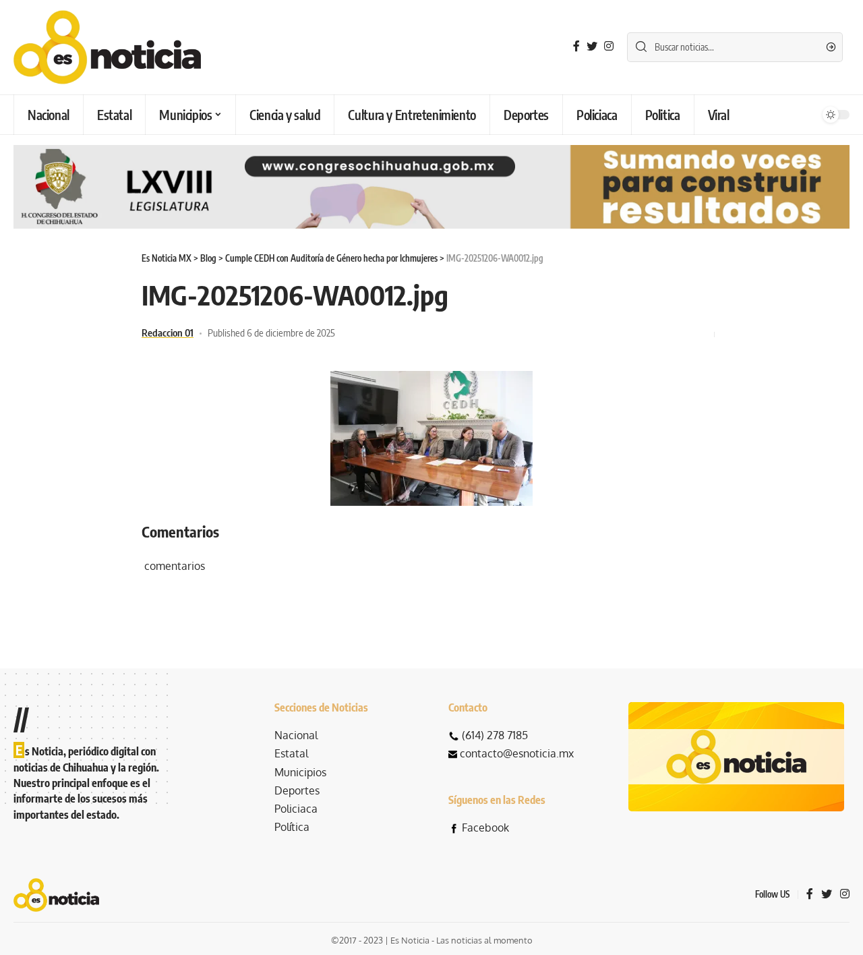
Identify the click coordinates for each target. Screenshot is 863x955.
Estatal (291, 753)
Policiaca (296, 808)
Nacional (296, 735)
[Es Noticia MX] (107, 47)
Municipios (300, 772)
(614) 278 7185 (495, 735)
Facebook (485, 827)
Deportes (297, 790)
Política (291, 827)
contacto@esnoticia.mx (517, 753)
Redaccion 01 (168, 332)
